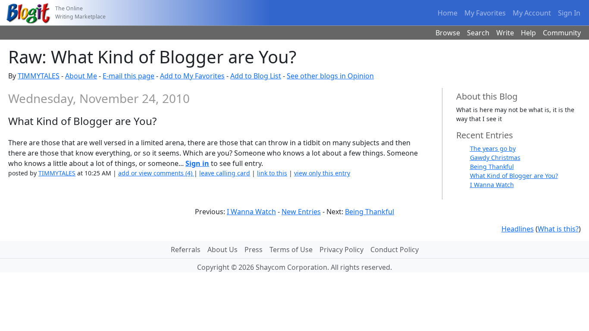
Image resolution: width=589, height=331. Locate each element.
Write (505, 32)
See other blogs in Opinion (330, 76)
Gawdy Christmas (495, 157)
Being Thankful (492, 166)
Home (447, 13)
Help (528, 32)
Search (478, 32)
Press (253, 249)
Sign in (197, 163)
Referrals (186, 249)
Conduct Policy (394, 249)
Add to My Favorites (192, 76)
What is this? (558, 229)
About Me (81, 76)
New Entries (301, 211)
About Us (222, 249)
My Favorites (485, 13)
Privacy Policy (341, 249)
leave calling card (224, 173)
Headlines (517, 229)
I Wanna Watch (492, 185)
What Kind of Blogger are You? (514, 176)
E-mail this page (128, 76)
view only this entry (322, 173)
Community (562, 32)
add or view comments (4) (156, 173)
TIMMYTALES (39, 76)
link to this (272, 173)
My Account (532, 13)
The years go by (493, 148)
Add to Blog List (255, 76)
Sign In (569, 13)
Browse (447, 32)
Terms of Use (291, 249)
